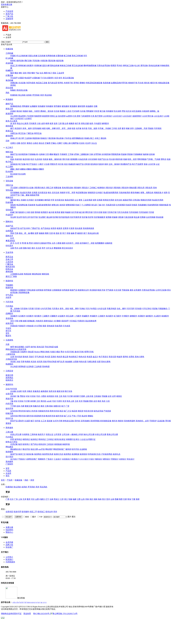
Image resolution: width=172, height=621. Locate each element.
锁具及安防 (10, 267)
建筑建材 (65, 106)
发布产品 (9, 14)
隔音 (44, 326)
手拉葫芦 (14, 78)
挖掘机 (13, 56)
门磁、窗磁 (24, 195)
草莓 (68, 233)
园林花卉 (9, 236)
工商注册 (9, 432)
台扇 (12, 357)
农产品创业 (45, 228)
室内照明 (62, 116)
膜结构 (103, 138)
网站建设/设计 (16, 449)
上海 (20, 499)
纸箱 (12, 159)
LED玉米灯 (158, 116)
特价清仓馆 (88, 411)
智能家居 (91, 193)
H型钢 (76, 154)
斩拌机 (60, 83)
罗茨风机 (36, 95)
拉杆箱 (37, 421)
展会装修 (60, 138)
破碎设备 (20, 61)
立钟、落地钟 (114, 164)
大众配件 (157, 316)
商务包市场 (54, 411)
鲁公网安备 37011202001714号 (65, 614)
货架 (54, 73)
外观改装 (14, 326)
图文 (74, 517)
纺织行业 (9, 418)
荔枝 (57, 233)
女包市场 (14, 411)
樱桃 (32, 233)
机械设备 (9, 49)
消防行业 (9, 185)
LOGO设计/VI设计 (87, 459)
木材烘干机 (68, 83)
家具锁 (57, 212)
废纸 (131, 290)
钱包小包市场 (31, 411)
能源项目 (14, 290)
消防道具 (149, 188)
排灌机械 (38, 66)
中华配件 (125, 316)
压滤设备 (161, 421)
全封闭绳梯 (150, 217)
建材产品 (9, 104)
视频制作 (41, 459)
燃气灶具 (61, 362)
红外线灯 (99, 193)
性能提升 (22, 326)
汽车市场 (9, 302)
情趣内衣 (36, 406)
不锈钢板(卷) (33, 154)
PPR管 (96, 111)
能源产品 (73, 290)
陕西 (121, 499)
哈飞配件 (117, 316)
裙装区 (119, 396)
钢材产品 (14, 154)
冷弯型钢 (97, 154)
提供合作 (49, 512)
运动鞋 (19, 391)
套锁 (105, 212)
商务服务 (9, 428)
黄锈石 (29, 143)
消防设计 (85, 188)
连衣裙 (13, 396)
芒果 (16, 233)
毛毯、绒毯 (92, 128)
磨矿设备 (28, 61)
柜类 (51, 123)
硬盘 (80, 200)
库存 (55, 512)
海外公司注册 (89, 434)
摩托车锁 (89, 212)
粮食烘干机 (133, 83)
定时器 (87, 164)
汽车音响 (24, 309)
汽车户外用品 (91, 309)
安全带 (19, 217)
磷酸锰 (35, 169)
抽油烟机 (69, 362)
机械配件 (9, 70)
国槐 (25, 248)
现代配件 (38, 316)
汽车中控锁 (97, 212)
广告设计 (49, 459)
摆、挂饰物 (15, 309)
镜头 (49, 193)
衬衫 (28, 396)
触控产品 (80, 164)
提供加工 (41, 512)
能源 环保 (101, 290)
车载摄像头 (163, 309)
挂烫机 (131, 357)
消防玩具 (141, 188)
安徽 (70, 499)
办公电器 (14, 367)
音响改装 (50, 326)
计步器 (47, 164)
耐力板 (102, 111)
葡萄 (47, 233)
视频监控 (9, 197)
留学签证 (18, 439)
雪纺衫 (23, 396)
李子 (64, 233)
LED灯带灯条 (147, 116)
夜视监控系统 (108, 200)
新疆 (137, 499)
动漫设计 (122, 459)
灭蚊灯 (31, 357)
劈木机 (119, 66)
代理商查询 (10, 562)
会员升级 (9, 542)
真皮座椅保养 (90, 321)
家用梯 (108, 217)
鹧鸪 (64, 243)
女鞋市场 (14, 416)
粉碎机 (13, 61)
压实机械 (41, 56)
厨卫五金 (22, 133)
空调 (22, 362)
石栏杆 (23, 143)
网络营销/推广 (59, 449)
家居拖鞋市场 (39, 416)
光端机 (23, 200)
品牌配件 (9, 313)
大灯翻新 (57, 321)
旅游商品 (38, 454)
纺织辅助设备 (105, 421)
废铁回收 (9, 271)
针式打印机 (69, 352)
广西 (7, 499)
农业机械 (9, 63)
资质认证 (49, 434)
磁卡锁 (51, 212)
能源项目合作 (83, 290)
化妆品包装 (83, 159)
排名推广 (9, 547)
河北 (33, 499)
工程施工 (93, 188)
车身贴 (82, 309)
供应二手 (33, 512)
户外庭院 (97, 123)
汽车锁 (151, 212)
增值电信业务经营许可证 (11, 614)
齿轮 (25, 73)
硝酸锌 (41, 169)
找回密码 (9, 530)
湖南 (95, 499)
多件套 (85, 128)
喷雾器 (113, 66)
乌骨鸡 (36, 243)
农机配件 (30, 66)
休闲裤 (76, 396)
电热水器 (83, 362)
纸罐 (125, 159)
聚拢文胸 (28, 406)
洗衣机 (13, 362)
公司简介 (9, 557)
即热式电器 (52, 362)
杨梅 (72, 233)
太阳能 (76, 362)
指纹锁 (21, 212)
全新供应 (9, 512)
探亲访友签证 (60, 439)
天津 (24, 499)
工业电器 (38, 367)
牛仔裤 (70, 396)
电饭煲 (119, 357)
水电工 (97, 138)
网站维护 (49, 449)
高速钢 (124, 154)
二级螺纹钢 (84, 154)
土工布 (43, 421)
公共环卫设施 (161, 290)
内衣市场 (9, 404)
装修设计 (44, 138)
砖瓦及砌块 (136, 111)
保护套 (33, 347)
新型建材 (57, 106)
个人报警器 (86, 205)
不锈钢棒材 (138, 154)
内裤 (22, 406)
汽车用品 (9, 306)
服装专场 (60, 391)
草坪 (43, 248)
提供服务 (25, 512)
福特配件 (149, 316)
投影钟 (101, 164)
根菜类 (59, 228)
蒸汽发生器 (52, 83)
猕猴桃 (41, 233)
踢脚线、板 (154, 111)
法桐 (12, 248)
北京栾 (38, 248)
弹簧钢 (130, 154)
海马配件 (109, 316)
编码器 (13, 200)
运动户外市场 (11, 389)
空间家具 (33, 123)
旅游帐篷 (75, 454)
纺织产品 (14, 421)
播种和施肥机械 (89, 66)
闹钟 (106, 164)
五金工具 (9, 259)
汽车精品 (73, 321)
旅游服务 (9, 452)
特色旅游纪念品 (94, 454)
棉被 (128, 128)
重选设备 (52, 61)
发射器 (62, 205)
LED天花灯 (127, 116)
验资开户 (41, 434)
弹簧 (29, 73)
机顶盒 (34, 362)
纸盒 (32, 159)
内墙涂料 (145, 111)
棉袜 (51, 406)
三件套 (114, 128)
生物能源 (22, 290)
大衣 (108, 401)
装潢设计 (75, 459)
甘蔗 (51, 233)
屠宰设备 (144, 66)
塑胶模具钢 (116, 154)
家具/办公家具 (11, 121)
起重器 (21, 78)
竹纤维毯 (157, 128)
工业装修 (28, 138)
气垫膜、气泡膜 (153, 159)
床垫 (14, 123)
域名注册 (34, 449)
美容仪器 (112, 357)
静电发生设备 (68, 421)
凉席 (119, 128)
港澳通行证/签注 (73, 439)
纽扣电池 (94, 164)
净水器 (47, 357)
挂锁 (32, 212)
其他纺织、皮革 (142, 421)
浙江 (66, 499)
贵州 (108, 499)
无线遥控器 (110, 205)
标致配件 (165, 316)
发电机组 (14, 164)
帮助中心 (9, 532)
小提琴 (27, 347)
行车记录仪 (147, 309)
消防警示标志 (39, 188)
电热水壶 (82, 357)
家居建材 (9, 99)
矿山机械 (9, 58)
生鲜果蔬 (9, 231)
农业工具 (14, 66)
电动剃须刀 (73, 357)
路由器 (31, 352)
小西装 (43, 396)
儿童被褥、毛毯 (140, 128)
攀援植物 (57, 248)
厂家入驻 (9, 16)
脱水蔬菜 (78, 228)
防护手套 (34, 217)
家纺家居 (9, 126)
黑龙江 (56, 499)
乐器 (7, 344)
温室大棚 (46, 66)
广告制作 (9, 464)
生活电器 (30, 367)
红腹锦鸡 (43, 243)
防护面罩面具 (64, 217)
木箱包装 (18, 159)
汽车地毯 (16, 311)
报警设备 (57, 188)
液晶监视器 (69, 200)
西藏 (116, 499)
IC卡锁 (27, 212)
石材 (7, 141)
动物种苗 (108, 243)
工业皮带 (60, 73)
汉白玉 (94, 143)
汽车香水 (55, 309)
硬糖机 (82, 83)
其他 (155, 188)
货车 (7, 333)
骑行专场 (68, 391)
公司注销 (65, 434)
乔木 (16, 248)
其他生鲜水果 (93, 233)
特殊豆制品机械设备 (94, 83)
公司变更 (57, 434)
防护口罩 (26, 217)
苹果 (12, 233)
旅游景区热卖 (47, 454)
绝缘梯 (114, 217)
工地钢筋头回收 (16, 274)
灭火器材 (14, 188)
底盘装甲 (65, 321)
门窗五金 (30, 133)
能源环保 (9, 288)
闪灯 (103, 205)
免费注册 (8, 5)
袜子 (63, 406)
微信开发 (26, 449)
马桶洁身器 (91, 362)
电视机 (27, 362)
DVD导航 (38, 326)
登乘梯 (143, 217)
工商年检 (33, 434)
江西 (79, 499)
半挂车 (8, 328)
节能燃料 (9, 285)
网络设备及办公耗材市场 (16, 349)
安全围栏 (42, 217)
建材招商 (81, 106)
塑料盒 (163, 159)
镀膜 (25, 321)
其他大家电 (105, 362)
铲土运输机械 (22, 56)
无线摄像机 (142, 205)
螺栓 (33, 73)
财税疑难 (58, 444)
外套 (56, 396)
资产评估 (34, 444)
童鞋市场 (30, 416)
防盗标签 (32, 205)
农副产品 (9, 226)
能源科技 (9, 281)
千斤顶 (43, 78)
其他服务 (9, 462)
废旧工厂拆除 (11, 276)
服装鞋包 (9, 384)
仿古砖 (56, 111)
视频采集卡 (158, 193)
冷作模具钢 (106, 154)
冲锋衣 (29, 391)
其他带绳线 (95, 421)
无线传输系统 (124, 193)
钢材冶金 (9, 152)
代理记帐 (14, 444)
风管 (42, 95)
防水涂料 (117, 111)
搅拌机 (125, 357)
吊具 (56, 78)
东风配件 (14, 316)
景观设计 (115, 459)
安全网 (13, 217)
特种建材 (49, 106)
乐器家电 (9, 340)
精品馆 (74, 411)
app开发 (41, 449)
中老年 (59, 401)
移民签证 (26, 439)
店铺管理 (9, 19)
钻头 (42, 73)
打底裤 (82, 396)
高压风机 (48, 95)
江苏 (62, 499)
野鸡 (31, 243)
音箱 (145, 164)
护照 (12, 439)
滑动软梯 (159, 217)
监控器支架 (42, 193)
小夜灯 (41, 164)
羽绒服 (104, 396)
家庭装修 (36, 138)
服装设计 (99, 459)
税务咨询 (42, 444)
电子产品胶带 (137, 164)
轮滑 (24, 391)
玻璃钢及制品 (16, 106)
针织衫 (33, 396)
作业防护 (9, 215)
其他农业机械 (154, 66)
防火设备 (30, 188)
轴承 (12, 73)
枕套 (73, 128)
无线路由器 (15, 352)
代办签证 (9, 437)
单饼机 (13, 85)
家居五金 (9, 131)
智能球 (63, 193)
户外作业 (68, 138)
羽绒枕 (151, 128)
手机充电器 (49, 347)
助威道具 (72, 164)
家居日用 (9, 375)
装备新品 (36, 391)
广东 (16, 499)
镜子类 (78, 123)
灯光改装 (66, 326)
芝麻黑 (48, 143)
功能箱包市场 (43, 411)
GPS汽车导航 (45, 309)
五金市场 (9, 252)
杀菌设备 (14, 83)
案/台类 (65, 123)
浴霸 (99, 362)
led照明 (69, 116)
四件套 (77, 421)
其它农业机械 (77, 66)
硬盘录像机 (135, 193)
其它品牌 (69, 316)
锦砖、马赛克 (34, 111)
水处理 (8, 297)
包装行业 (9, 157)
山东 (83, 499)
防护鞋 (91, 217)
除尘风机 (22, 95)
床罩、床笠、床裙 (63, 128)
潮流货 (80, 411)
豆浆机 (53, 357)
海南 (100, 499)
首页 (3, 480)
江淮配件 (101, 316)
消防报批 (117, 188)
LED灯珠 (151, 164)
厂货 (67, 406)
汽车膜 (31, 309)
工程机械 (9, 53)
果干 (85, 233)
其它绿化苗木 (67, 248)
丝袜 (18, 406)
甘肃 (125, 499)
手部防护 (153, 421)
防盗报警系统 (153, 205)
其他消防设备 (67, 188)
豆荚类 (65, 228)
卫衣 (60, 396)
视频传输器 (163, 205)
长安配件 (22, 316)
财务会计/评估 (11, 442)
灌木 (33, 248)
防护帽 (55, 217)
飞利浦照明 (85, 116)
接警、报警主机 (147, 193)
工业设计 (57, 459)
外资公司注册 (100, 434)
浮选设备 (36, 61)
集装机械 (106, 83)
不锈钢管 (63, 154)
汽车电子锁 (112, 212)
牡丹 (12, 238)
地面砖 (25, 111)
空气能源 (109, 290)
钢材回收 (45, 274)
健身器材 (44, 391)
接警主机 (55, 205)
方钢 (91, 154)
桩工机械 (67, 56)
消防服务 (77, 188)
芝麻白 (54, 143)
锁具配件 (44, 212)
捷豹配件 (133, 316)
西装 (91, 401)
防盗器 (128, 205)
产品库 (10, 480)
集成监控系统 (25, 193)
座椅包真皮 (48, 321)
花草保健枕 (37, 128)
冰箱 (18, 362)
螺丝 (16, 73)
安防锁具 (9, 210)
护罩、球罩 (70, 193)
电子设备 (22, 164)
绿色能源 (65, 290)
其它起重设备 (68, 78)
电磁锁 (68, 212)
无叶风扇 (18, 357)
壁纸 (124, 111)
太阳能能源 (56, 290)
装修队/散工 (89, 138)
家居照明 (9, 114)
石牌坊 (13, 143)
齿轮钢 (152, 154)
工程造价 (50, 444)
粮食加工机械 (65, 66)
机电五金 (9, 269)
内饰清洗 (39, 321)
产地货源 (107, 411)
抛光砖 (19, 111)
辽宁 (47, 499)
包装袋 (45, 159)
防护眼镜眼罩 (99, 217)
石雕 (95, 106)
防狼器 (134, 205)
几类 (60, 123)
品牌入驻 (9, 545)
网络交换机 (45, 352)
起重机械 (59, 56)
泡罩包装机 (31, 83)
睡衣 (42, 406)
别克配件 (30, 316)
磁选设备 (60, 61)
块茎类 (53, 228)
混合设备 (9, 88)
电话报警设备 (81, 193)
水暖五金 (14, 133)
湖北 (91, 499)
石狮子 (60, 143)
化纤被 (78, 128)
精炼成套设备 (163, 83)
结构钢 (42, 154)
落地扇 (25, 357)
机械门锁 (14, 212)
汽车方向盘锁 (122, 212)
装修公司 (14, 138)
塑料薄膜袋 (142, 159)
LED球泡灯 (107, 116)
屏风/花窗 (85, 123)
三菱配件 (46, 316)
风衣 (65, 396)
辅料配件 (105, 123)
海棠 (29, 248)
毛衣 (38, 396)
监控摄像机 (15, 193)
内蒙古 (42, 499)
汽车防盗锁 (143, 212)
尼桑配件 (54, 316)
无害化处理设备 (103, 66)
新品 (61, 411)
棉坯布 (114, 421)
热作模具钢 (23, 154)
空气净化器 (39, 357)
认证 (158, 164)
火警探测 (22, 188)
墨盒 (62, 352)
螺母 (46, 73)
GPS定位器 (101, 309)
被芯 (12, 128)
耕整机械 (22, 66)
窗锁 (63, 212)
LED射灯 (28, 119)
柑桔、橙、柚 (24, 233)
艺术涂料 (76, 111)
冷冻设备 (22, 83)
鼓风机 (29, 95)
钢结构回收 (36, 274)
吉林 (51, 499)
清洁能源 (93, 290)
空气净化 (9, 295)
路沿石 (41, 143)
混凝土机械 (32, 56)
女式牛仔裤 (57, 421)
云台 (76, 200)
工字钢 (70, 154)
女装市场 (9, 394)
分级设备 (44, 61)
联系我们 (9, 559)
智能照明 (38, 116)
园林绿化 (9, 222)
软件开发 (75, 449)
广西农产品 (35, 228)
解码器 (47, 200)
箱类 (91, 123)
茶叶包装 (66, 159)
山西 (37, 499)
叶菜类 (71, 228)
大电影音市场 (11, 359)
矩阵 (166, 193)
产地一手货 (76, 416)
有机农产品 (15, 228)
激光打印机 (79, 352)
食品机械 (9, 80)
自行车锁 (75, 212)
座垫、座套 (64, 309)
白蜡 (20, 248)
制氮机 (13, 90)
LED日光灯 (117, 116)
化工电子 (9, 148)
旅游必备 (30, 454)
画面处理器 (34, 195)
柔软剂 (21, 421)
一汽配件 (77, 316)
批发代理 (17, 512)
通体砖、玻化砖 (46, 111)
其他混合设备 (22, 90)
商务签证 (42, 439)
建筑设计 (107, 459)
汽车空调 (130, 309)
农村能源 (40, 290)
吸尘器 (65, 357)
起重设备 (9, 75)
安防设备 (9, 181)
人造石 (69, 111)
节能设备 (125, 290)
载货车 (8, 336)
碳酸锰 (23, 169)
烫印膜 (168, 421)
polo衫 (49, 401)
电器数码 (9, 364)
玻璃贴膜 (31, 321)
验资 (20, 444)
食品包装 (26, 159)
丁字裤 (13, 406)
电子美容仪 (103, 357)
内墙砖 (13, 111)
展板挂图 (133, 188)
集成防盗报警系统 (110, 193)
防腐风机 (14, 95)
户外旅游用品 (106, 454)
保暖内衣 (57, 406)
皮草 (114, 396)
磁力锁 (82, 212)
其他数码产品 (126, 164)
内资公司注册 (16, 434)
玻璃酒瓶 (74, 159)
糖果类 (80, 233)
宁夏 (133, 499)
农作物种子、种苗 (87, 243)
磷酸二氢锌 (15, 169)
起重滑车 (50, 78)
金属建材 (33, 106)
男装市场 (9, 399)
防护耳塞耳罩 (75, 217)
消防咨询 (125, 188)
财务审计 (26, 444)
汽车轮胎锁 (133, 212)
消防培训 (109, 188)
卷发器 (89, 357)
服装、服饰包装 (55, 159)
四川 (104, 499)
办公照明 (14, 116)
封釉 (20, 321)
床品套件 (18, 128)
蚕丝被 (49, 421)
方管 (47, 154)
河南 (87, 499)
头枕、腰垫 (121, 309)
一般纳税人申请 (76, 434)
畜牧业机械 (54, 66)
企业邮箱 (83, 449)
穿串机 (76, 83)
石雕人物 (67, 143)
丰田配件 (141, 316)
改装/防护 (10, 323)
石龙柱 (82, 143)
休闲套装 (50, 396)
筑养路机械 (50, 56)
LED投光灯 (19, 119)
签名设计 (130, 459)
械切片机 (154, 83)
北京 (12, 499)
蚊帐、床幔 (51, 128)
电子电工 (9, 162)
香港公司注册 (112, 434)
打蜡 (16, 321)
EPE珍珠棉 (92, 159)
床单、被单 (27, 128)
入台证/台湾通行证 (87, 439)
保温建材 (89, 106)
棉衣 (99, 401)
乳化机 (141, 83)
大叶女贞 (49, 248)
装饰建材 (41, 106)
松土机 (137, 66)
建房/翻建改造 (78, 138)
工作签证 (50, 439)
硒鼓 (58, 352)
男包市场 (22, 411)
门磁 (99, 205)
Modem (37, 352)
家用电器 (22, 367)
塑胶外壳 (54, 164)
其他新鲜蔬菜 (88, 228)
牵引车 (8, 331)
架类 (56, 123)
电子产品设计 (31, 164)
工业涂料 (9, 176)
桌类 (43, 123)
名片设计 (14, 459)
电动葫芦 (28, 78)
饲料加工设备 (128, 66)
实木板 (83, 111)
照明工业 (54, 116)
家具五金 (38, 133)
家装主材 (9, 109)
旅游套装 (83, 454)
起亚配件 (62, 316)
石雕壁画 (75, 143)
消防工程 (49, 188)
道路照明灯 (137, 116)
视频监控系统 (146, 200)
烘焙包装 (119, 159)
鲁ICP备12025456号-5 (42, 614)
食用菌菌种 (99, 243)
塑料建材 (25, 106)
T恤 (17, 396)
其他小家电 (139, 357)
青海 (129, 499)
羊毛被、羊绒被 (104, 128)
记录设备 (136, 200)
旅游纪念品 (58, 454)
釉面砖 (63, 111)
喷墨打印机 (89, 352)
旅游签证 (34, 439)
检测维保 (101, 188)
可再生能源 (31, 290)
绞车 (60, 78)
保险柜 (13, 205)
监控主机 (55, 193)
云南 (112, 499)
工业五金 (9, 262)
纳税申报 (66, 444)
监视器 (34, 193)
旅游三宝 (22, 454)
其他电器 (46, 367)
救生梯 (136, 217)
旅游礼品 (116, 454)
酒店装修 (52, 138)
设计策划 (9, 457)
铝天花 (129, 111)
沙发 (39, 123)
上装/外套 (89, 396)
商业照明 (22, 116)
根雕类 (71, 123)
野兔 (49, 243)
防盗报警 (9, 202)
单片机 (61, 164)
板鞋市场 (59, 416)
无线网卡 (24, 352)
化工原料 (9, 167)
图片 (69, 517)
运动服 (13, 391)
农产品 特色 (25, 228)
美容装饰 (9, 318)
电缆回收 (27, 274)
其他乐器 (40, 347)
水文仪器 (117, 290)
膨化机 (147, 83)
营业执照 (27, 614)
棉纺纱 (121, 421)
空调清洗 (81, 321)
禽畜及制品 (10, 241)
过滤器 (27, 421)
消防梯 (121, 217)
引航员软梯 (128, 217)
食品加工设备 (41, 83)
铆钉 (20, 73)
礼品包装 (38, 159)
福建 (74, 499)
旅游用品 (67, 454)
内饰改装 (30, 326)
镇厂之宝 (67, 411)
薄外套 (43, 401)
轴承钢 (146, 154)
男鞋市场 (22, 416)
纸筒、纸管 (132, 159)
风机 (7, 93)
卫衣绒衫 (97, 396)
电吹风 (59, 357)
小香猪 (58, 243)
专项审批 (25, 434)
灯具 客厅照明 (96, 116)
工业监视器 (87, 200)
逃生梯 (49, 217)
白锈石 (35, 143)
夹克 (64, 401)
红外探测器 (120, 205)
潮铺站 (90, 416)
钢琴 (12, 347)
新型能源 (47, 290)
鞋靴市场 (9, 413)
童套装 (8, 423)
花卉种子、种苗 (72, 243)
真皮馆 (84, 416)
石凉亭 (88, 143)
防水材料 (9, 172)
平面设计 (22, 459)
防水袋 (112, 159)
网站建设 (9, 447)
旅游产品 (14, 454)
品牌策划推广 (31, 459)
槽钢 (51, 154)
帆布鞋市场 (50, 416)
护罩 (52, 200)
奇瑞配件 (93, 316)
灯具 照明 (76, 116)
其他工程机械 (77, 56)
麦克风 (40, 362)
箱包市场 (9, 409)
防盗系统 (58, 326)
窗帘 (123, 128)
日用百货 (9, 371)
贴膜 (56, 347)
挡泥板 (155, 309)
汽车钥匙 (138, 309)
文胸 (47, 406)
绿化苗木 (9, 246)
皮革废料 (137, 290)
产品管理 (9, 11)
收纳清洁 (9, 380)
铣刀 (50, 73)
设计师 (21, 138)
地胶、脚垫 (74, 309)
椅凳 (47, 123)
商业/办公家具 (23, 123)
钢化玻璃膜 (19, 347)
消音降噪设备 (23, 292)
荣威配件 (85, 316)
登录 (3, 5)
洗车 (12, 321)
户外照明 (30, 116)
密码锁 (37, 212)
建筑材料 (9, 136)
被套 (44, 128)
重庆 (28, 499)
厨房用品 (9, 378)
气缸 (37, 73)
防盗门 (78, 205)
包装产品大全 (103, 159)
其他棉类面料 (129, 421)
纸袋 (168, 159)
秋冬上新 (70, 401)
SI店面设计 (66, 459)
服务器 (68, 449)
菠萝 (36, 233)
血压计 (95, 357)
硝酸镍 (29, 169)
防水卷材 (14, 174)
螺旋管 (56, 154)
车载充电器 (111, 309)
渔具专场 (52, 391)
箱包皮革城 (98, 411)
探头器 (94, 205)
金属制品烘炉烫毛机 (119, 83)
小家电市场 (10, 354)
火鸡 (53, 243)
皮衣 (110, 396)
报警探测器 (70, 205)
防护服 (85, 217)
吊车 (85, 56)
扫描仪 (53, 352)
